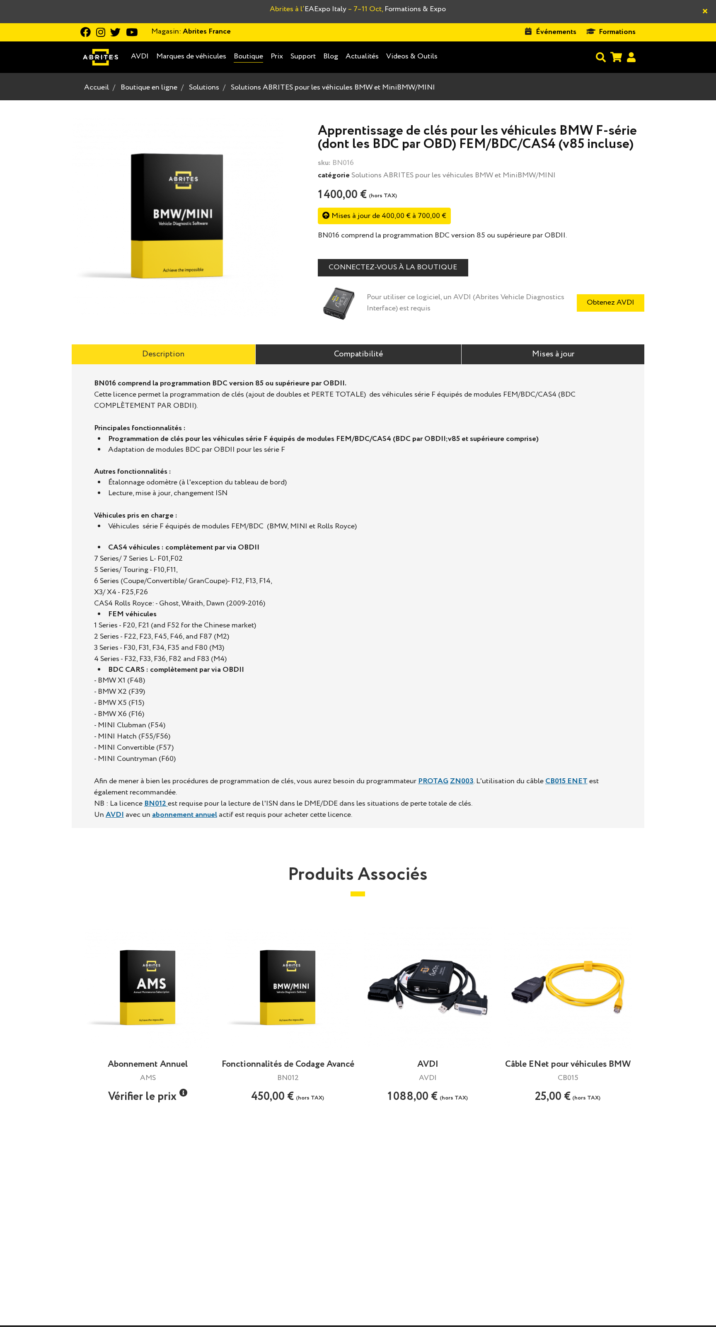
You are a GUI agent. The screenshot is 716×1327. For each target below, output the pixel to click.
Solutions (204, 87)
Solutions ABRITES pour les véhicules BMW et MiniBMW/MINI (333, 87)
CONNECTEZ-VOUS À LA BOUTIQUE (393, 267)
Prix (277, 56)
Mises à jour (553, 354)
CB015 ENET (566, 781)
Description (163, 354)
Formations (617, 32)
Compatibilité (358, 354)
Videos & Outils (412, 56)
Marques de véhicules (191, 56)
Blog (330, 56)
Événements (556, 32)
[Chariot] (616, 57)
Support (303, 56)
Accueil (96, 87)
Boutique (248, 56)
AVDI (140, 56)
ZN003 (462, 781)
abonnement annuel (184, 814)
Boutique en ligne (149, 87)
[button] (183, 1093)
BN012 (156, 803)
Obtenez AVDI (610, 302)
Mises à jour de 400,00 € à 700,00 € (388, 216)
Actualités (362, 56)
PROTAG (433, 781)
